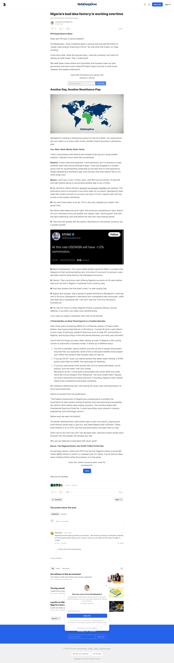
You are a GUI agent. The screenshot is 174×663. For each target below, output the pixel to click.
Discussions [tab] (66, 568)
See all (54, 618)
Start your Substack (82, 654)
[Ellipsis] (122, 532)
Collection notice (105, 649)
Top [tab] (53, 568)
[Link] (47, 89)
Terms (96, 649)
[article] (87, 578)
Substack (77, 659)
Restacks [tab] (64, 514)
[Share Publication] (149, 4)
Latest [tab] (58, 568)
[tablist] (59, 514)
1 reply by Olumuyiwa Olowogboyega (69, 549)
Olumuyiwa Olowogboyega (63, 22)
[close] (106, 585)
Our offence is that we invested (65, 574)
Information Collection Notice (86, 622)
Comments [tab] (55, 514)
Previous (58, 500)
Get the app (97, 654)
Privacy (90, 649)
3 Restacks (74, 485)
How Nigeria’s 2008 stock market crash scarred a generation (71, 577)
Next (117, 500)
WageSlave (58, 533)
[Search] (145, 4)
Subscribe (157, 4)
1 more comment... (56, 558)
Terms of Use (97, 620)
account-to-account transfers (93, 188)
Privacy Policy (102, 622)
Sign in (167, 4)
